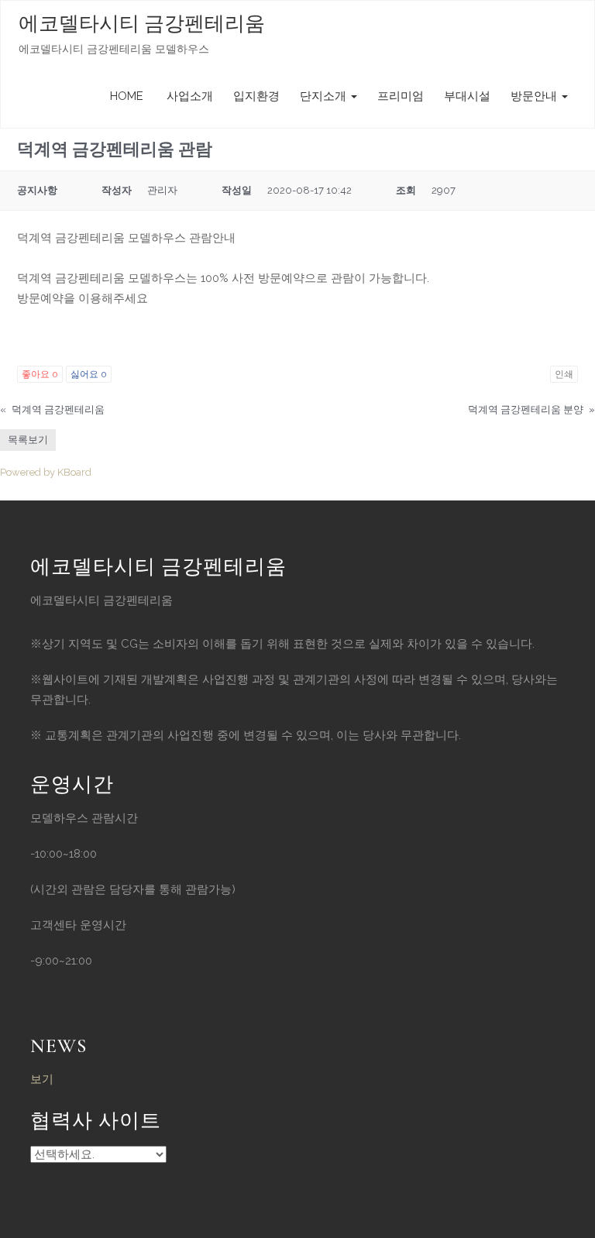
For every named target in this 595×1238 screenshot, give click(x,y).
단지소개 (324, 96)
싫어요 (89, 374)
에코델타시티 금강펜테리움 (142, 24)
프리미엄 (400, 96)
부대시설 (467, 96)
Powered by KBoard (45, 472)
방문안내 (535, 96)
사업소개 (188, 96)
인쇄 (564, 374)
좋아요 (40, 374)
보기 (41, 1079)
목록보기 (28, 439)
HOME (126, 96)
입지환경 (256, 96)
